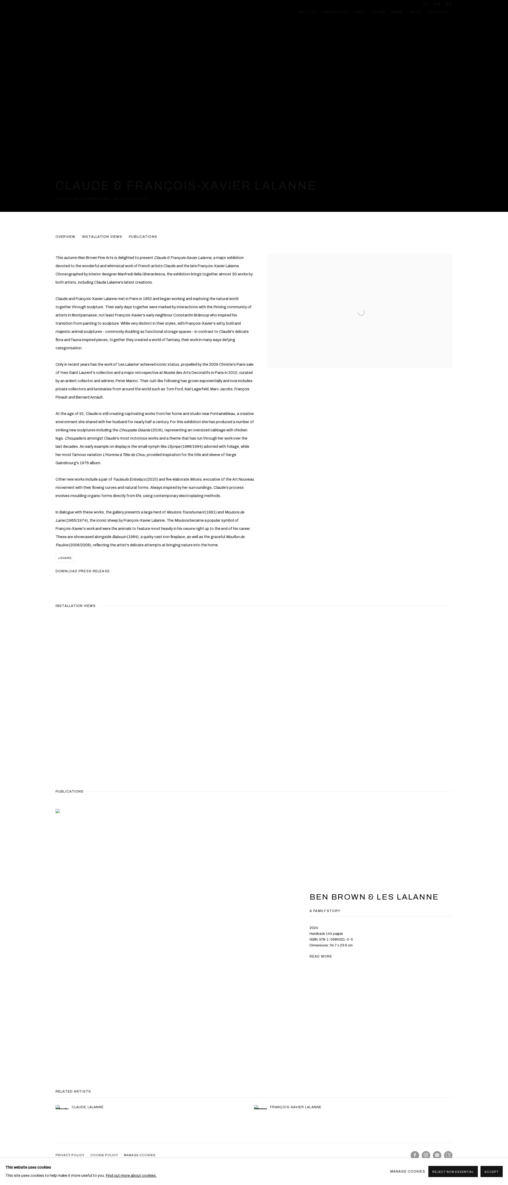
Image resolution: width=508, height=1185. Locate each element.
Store (378, 12)
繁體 (448, 4)
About (416, 12)
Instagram (426, 1155)
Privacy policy (70, 1155)
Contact (439, 12)
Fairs (359, 12)
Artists (307, 12)
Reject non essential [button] (453, 1171)
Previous (21, 696)
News (397, 12)
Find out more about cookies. (131, 1175)
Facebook (415, 1155)
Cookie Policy (104, 1155)
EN (425, 4)
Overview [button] (65, 237)
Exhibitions (334, 12)
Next (487, 696)
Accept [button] (491, 1171)
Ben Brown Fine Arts (101, 11)
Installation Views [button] (102, 237)
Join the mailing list (437, 1155)
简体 (437, 4)
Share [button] (66, 558)
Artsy (448, 1155)
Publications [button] (143, 237)
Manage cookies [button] (140, 1155)
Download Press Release (83, 571)
